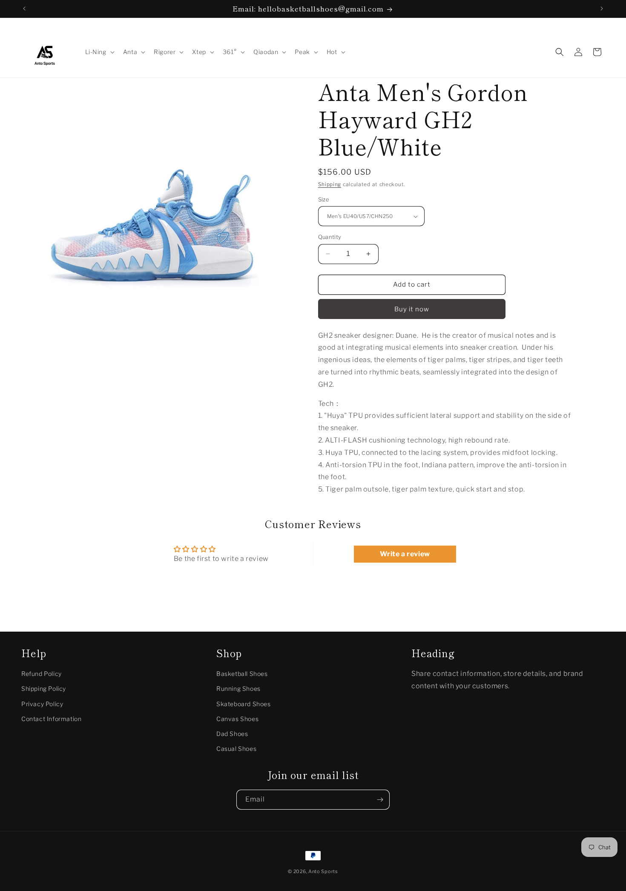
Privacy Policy (42, 703)
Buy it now (411, 309)
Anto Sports (323, 871)
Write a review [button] (405, 554)
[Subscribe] (379, 800)
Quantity (330, 236)
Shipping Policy (43, 688)
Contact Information (51, 718)
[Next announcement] (601, 8)
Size (324, 199)
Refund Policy (41, 673)
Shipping (330, 184)
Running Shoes (238, 688)
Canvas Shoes (237, 718)
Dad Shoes (232, 733)
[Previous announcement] (24, 8)
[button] (99, 52)
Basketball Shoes (242, 673)
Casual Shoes (236, 748)
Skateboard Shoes (243, 703)
